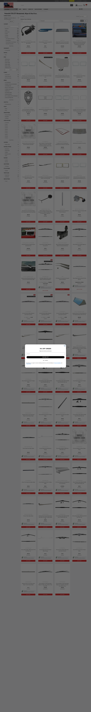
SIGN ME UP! (45, 357)
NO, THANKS (45, 360)
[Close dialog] (65, 346)
